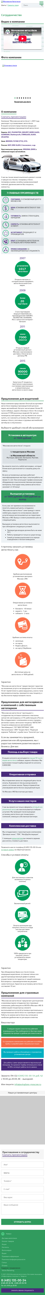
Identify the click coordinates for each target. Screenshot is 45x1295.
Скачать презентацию (13, 116)
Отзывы (4, 1265)
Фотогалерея (6, 1250)
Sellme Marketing (8, 1270)
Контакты (5, 1247)
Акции (4, 1244)
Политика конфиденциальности (13, 1259)
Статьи (4, 1262)
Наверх (8, 1234)
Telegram (23, 1276)
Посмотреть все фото (22, 102)
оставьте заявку (7, 850)
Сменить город (13, 5)
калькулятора (17, 838)
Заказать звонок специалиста (22, 1290)
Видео (4, 1253)
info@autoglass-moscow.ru (28, 1084)
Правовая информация (10, 1256)
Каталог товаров (8, 1241)
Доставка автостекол (9, 1238)
